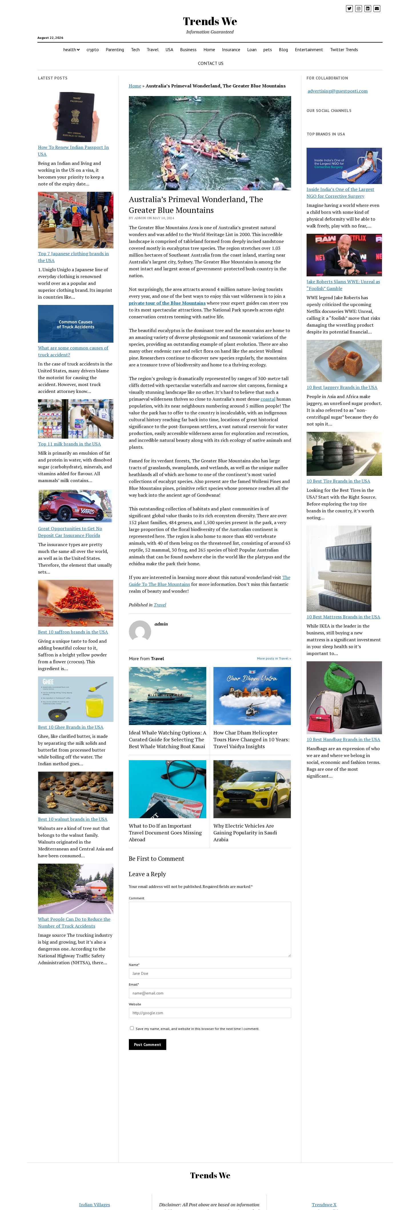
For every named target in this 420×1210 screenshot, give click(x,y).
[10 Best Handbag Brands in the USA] (344, 698)
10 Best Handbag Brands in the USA (343, 739)
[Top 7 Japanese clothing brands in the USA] (75, 221)
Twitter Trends (344, 49)
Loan (252, 49)
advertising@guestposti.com (338, 91)
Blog (283, 49)
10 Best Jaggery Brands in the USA (342, 387)
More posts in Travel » (274, 658)
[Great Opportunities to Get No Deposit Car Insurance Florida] (75, 506)
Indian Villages (94, 1204)
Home (209, 49)
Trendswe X (324, 1204)
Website (135, 1004)
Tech (135, 49)
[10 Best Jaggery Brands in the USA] (344, 362)
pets (267, 49)
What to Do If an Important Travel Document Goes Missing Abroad (165, 832)
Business (188, 49)
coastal (268, 399)
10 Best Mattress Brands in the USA (343, 617)
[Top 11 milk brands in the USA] (75, 419)
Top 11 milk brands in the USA (69, 444)
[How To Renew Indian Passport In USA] (75, 118)
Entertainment (309, 49)
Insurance (231, 49)
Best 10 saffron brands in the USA (73, 632)
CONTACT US (210, 63)
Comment (136, 898)
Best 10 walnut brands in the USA (72, 819)
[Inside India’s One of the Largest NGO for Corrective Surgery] (344, 167)
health (69, 49)
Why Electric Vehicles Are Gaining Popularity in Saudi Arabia (245, 832)
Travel (153, 49)
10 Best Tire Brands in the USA (338, 481)
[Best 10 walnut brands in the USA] (75, 794)
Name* (134, 965)
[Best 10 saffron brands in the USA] (75, 604)
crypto (93, 49)
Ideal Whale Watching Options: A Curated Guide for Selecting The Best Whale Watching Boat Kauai (167, 739)
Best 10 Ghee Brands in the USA (70, 727)
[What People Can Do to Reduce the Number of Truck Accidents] (75, 890)
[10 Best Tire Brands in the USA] (344, 455)
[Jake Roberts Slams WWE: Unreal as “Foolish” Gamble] (344, 256)
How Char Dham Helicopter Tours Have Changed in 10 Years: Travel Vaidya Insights (251, 739)
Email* (134, 984)
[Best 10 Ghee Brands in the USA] (75, 700)
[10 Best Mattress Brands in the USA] (339, 569)
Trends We (210, 21)
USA (169, 49)
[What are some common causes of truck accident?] (75, 324)
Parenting (115, 49)
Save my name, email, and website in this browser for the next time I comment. (197, 1029)
